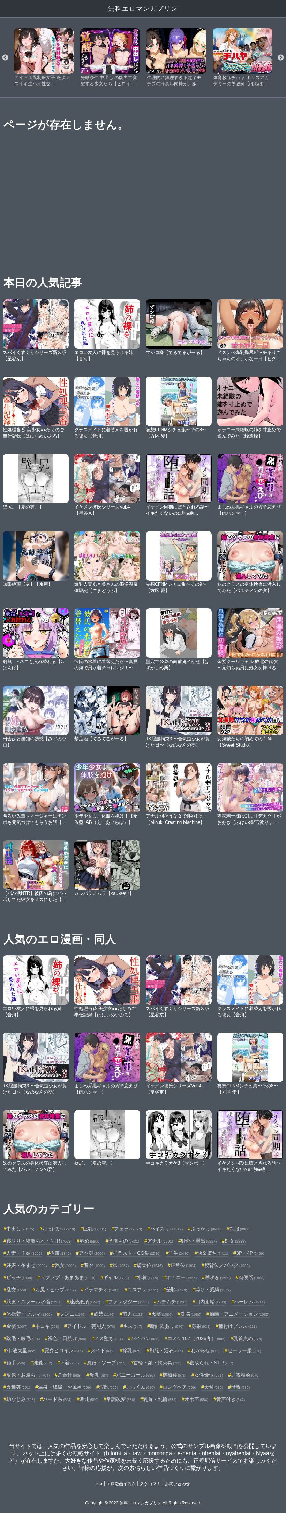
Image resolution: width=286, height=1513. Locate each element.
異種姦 (18, 1387)
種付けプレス (237, 1326)
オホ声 (196, 1399)
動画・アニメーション (239, 1314)
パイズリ (166, 1228)
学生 (178, 1253)
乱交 (16, 1289)
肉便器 (251, 1277)
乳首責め (247, 1338)
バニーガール (135, 1375)
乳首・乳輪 (159, 1399)
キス (132, 1326)
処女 (235, 1241)
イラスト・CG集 (136, 1253)
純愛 (42, 1362)
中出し (20, 1228)
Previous (5, 57)
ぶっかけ (206, 1228)
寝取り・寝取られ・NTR (39, 1241)
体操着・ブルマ (29, 1314)
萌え (132, 1314)
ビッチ (19, 1277)
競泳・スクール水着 (33, 1302)
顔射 (200, 1326)
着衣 (94, 1265)
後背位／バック (227, 1265)
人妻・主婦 (24, 1253)
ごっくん (140, 1387)
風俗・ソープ (106, 1362)
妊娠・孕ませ (26, 1265)
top (99, 1483)
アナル (160, 1241)
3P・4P (250, 1253)
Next (280, 57)
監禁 (103, 1314)
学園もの (123, 1241)
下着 (69, 1362)
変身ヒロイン (63, 1350)
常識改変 (120, 1399)
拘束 (60, 1253)
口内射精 (210, 1302)
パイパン (145, 1338)
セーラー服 (244, 1350)
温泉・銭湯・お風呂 (64, 1387)
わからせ (205, 1350)
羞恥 (176, 1289)
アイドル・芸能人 (91, 1326)
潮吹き (218, 1277)
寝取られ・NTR (211, 1362)
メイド (102, 1350)
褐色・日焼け (67, 1338)
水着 (147, 1277)
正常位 (183, 1265)
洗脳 (190, 1314)
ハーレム (249, 1302)
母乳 (98, 1375)
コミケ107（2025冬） (196, 1338)
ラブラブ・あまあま (67, 1277)
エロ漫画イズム (121, 1483)
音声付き (230, 1399)
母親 (240, 1387)
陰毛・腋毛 (23, 1338)
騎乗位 (150, 1265)
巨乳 (94, 1228)
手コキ (47, 1326)
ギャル (116, 1277)
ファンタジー (128, 1302)
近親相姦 (245, 1375)
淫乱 (108, 1387)
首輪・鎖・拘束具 (157, 1362)
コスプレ (142, 1289)
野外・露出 (199, 1241)
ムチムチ (172, 1302)
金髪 (16, 1326)
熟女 (65, 1265)
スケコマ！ (150, 1483)
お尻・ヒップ (55, 1289)
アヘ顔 (92, 1253)
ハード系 (57, 1399)
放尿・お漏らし (28, 1375)
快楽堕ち (212, 1253)
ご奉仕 (69, 1375)
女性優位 (208, 1375)
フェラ (128, 1228)
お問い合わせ (177, 1483)
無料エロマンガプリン (143, 8)
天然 (213, 1387)
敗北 (89, 1399)
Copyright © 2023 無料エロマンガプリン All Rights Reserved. (143, 1502)
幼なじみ (20, 1399)
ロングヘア (179, 1387)
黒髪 (161, 1314)
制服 (239, 1228)
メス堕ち (108, 1338)
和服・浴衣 (166, 1350)
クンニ (72, 1314)
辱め (90, 1241)
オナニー (181, 1277)
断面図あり (166, 1326)
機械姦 (174, 1375)
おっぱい (58, 1228)
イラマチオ (101, 1289)
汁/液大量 (21, 1350)
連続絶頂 (84, 1302)
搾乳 (131, 1350)
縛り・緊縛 (213, 1289)
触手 (15, 1362)
